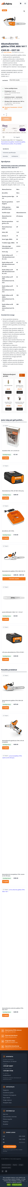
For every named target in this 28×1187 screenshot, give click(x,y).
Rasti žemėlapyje (10, 1146)
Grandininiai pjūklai (20, 142)
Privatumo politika (16, 1184)
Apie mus (5, 1114)
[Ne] (26, 1181)
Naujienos (5, 1121)
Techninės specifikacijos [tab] (9, 152)
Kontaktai (5, 1124)
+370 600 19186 (8, 1071)
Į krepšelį (6, 119)
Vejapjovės (6, 1090)
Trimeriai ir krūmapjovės (9, 1095)
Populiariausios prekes (7, 144)
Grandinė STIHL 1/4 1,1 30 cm (8, 403)
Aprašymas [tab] (6, 149)
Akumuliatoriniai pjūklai (7, 142)
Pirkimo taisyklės (7, 1119)
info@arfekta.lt (7, 1075)
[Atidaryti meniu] (25, 3)
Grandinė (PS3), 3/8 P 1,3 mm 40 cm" (19, 403)
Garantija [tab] (5, 156)
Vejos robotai (6, 1097)
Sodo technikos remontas (10, 1116)
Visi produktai (17, 144)
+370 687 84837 (8, 1066)
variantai (5, 80)
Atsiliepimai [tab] (15, 156)
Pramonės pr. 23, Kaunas (9, 1061)
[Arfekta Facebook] (2, 1171)
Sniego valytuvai (7, 1100)
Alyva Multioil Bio (8, 385)
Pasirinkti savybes (14, 578)
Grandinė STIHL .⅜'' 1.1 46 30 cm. (19, 386)
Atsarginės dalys (7, 1102)
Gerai (8, 1184)
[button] (24, 11)
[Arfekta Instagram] (6, 1171)
